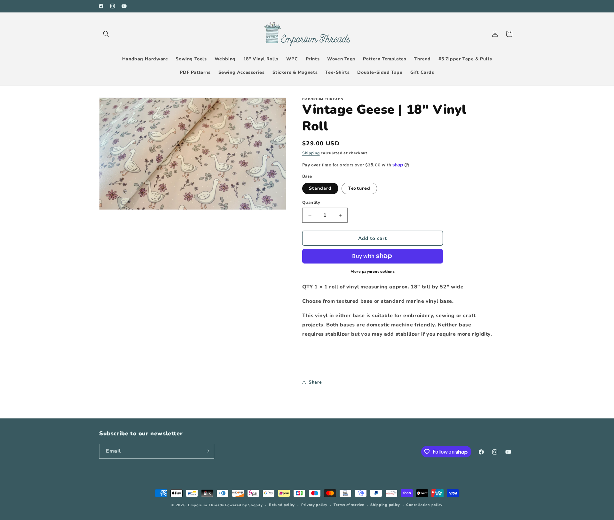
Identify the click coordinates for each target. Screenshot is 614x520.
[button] (106, 34)
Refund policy (282, 504)
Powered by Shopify (244, 505)
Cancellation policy (424, 504)
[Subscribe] (207, 451)
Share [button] (315, 382)
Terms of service (349, 504)
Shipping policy (385, 504)
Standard (320, 188)
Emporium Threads (206, 505)
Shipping (311, 153)
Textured (359, 188)
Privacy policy (314, 504)
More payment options (372, 271)
